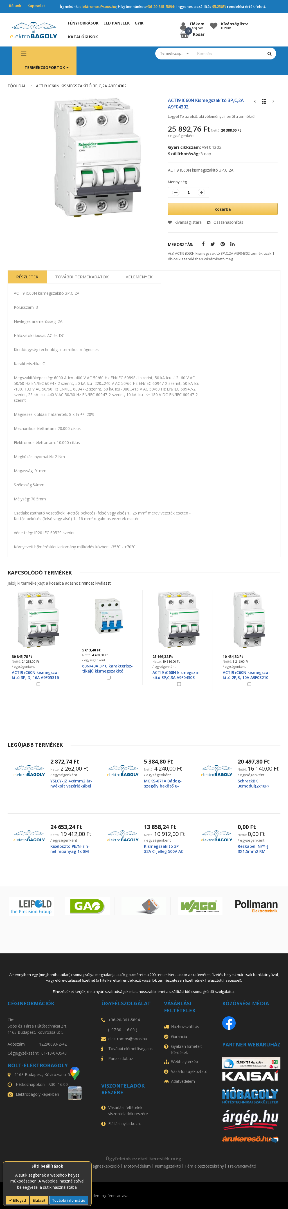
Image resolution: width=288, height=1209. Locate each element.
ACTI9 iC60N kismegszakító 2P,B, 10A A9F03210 (176, 675)
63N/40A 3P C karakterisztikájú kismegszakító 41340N (37, 671)
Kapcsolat (36, 5)
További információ (68, 1200)
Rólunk (15, 5)
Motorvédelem (137, 1166)
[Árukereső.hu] (251, 1139)
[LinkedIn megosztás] (231, 244)
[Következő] (273, 103)
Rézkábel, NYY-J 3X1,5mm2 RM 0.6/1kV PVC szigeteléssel (253, 854)
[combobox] (228, 53)
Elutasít (39, 1200)
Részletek (27, 276)
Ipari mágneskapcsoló (100, 1166)
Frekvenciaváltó (242, 1166)
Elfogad (19, 1200)
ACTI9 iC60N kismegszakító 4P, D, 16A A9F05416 (246, 675)
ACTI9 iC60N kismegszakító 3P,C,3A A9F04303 (105, 675)
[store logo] (33, 30)
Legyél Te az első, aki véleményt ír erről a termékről (211, 116)
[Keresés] (269, 53)
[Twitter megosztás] (212, 244)
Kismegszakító (168, 1166)
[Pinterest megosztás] (221, 244)
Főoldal (17, 85)
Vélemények (139, 276)
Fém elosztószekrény (204, 1166)
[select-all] (96, 583)
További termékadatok (82, 276)
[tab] (27, 276)
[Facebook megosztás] (202, 244)
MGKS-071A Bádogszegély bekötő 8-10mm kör (163, 786)
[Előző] (255, 103)
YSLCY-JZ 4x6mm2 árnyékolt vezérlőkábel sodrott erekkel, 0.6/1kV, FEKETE (71, 788)
